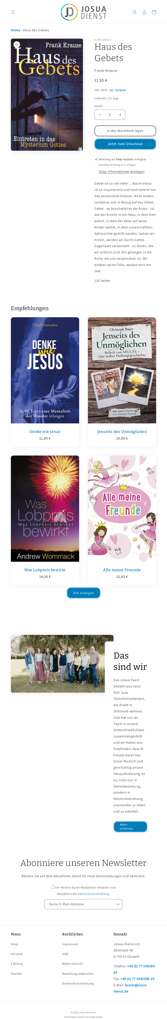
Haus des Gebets (36, 30)
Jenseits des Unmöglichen (122, 431)
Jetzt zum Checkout (125, 144)
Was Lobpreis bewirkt (45, 570)
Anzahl (98, 106)
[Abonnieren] (117, 904)
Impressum (70, 944)
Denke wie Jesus (45, 431)
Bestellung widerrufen (78, 974)
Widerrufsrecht (72, 964)
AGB (65, 954)
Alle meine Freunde (122, 570)
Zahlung (17, 964)
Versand (120, 90)
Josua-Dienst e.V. (87, 1012)
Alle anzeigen (83, 593)
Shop (14, 944)
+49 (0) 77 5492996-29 (137, 978)
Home (15, 30)
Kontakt (16, 974)
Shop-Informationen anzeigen (121, 171)
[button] (13, 12)
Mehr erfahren (126, 826)
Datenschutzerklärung (93, 894)
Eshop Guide (95, 1017)
